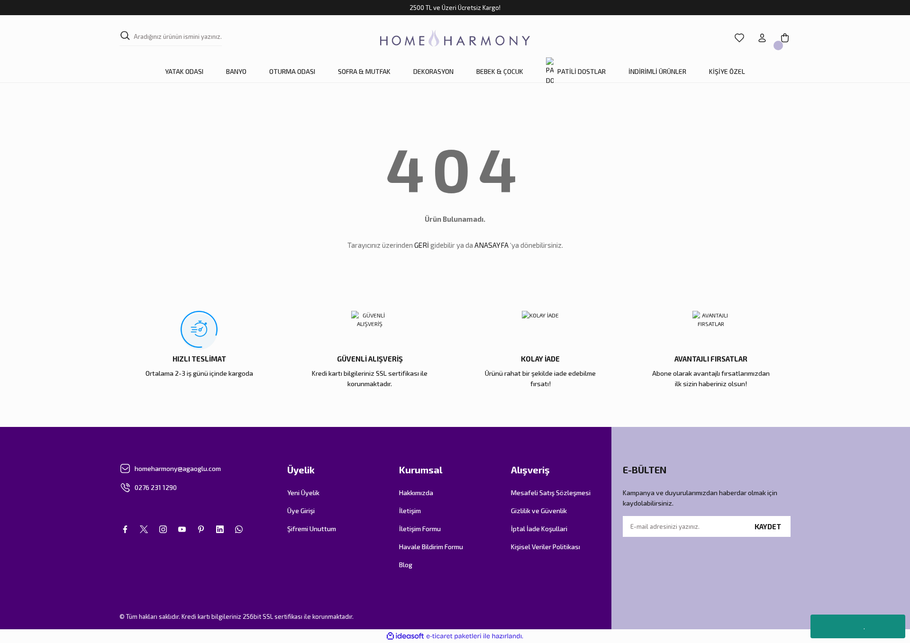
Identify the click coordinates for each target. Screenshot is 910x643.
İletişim (410, 511)
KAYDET (768, 526)
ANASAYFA (491, 245)
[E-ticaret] (454, 636)
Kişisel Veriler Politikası (545, 547)
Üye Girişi (301, 511)
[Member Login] (762, 38)
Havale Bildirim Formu (431, 547)
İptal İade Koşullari (539, 529)
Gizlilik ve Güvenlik (539, 511)
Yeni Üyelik (303, 493)
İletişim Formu (420, 529)
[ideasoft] (405, 636)
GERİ (421, 245)
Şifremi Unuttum (311, 529)
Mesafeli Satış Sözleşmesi (551, 493)
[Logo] (455, 38)
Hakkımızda (416, 493)
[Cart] (785, 38)
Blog (405, 565)
